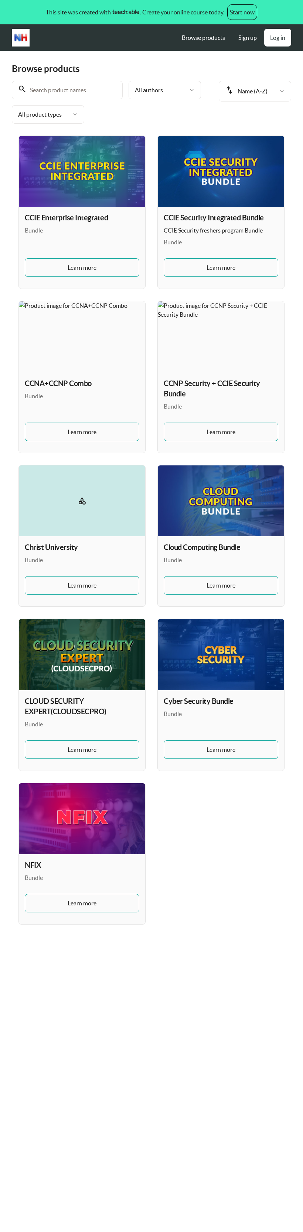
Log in (277, 37)
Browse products (203, 37)
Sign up (247, 37)
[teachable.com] (125, 12)
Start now (242, 12)
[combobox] (165, 90)
